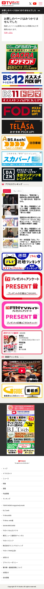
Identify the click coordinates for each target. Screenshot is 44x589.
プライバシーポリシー (10, 562)
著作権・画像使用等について (12, 567)
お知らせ (6, 557)
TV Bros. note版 (8, 520)
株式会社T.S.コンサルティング (13, 545)
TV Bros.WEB (7, 515)
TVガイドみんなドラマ (10, 530)
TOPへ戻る (8, 32)
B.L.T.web (6, 510)
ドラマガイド (7, 473)
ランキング (6, 499)
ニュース (6, 478)
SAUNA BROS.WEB (9, 525)
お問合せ (6, 572)
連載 (4, 488)
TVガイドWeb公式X (9, 551)
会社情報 (6, 577)
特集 (4, 483)
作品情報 (6, 493)
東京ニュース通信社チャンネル (13, 535)
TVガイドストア (8, 541)
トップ (5, 468)
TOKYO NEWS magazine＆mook (14, 505)
